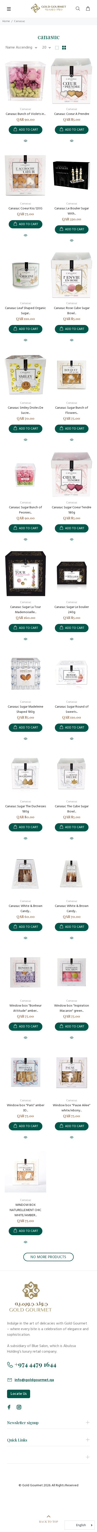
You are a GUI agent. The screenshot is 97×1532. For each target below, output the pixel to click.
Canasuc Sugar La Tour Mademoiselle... (25, 609)
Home (6, 21)
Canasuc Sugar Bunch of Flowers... (71, 410)
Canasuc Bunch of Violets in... (25, 114)
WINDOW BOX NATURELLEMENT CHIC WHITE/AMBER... (25, 1210)
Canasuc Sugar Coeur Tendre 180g (71, 510)
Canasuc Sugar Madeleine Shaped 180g (25, 709)
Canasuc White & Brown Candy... (25, 908)
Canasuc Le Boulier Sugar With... (71, 211)
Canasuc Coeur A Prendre (71, 114)
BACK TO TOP (48, 1521)
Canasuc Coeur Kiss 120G (25, 208)
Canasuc (25, 109)
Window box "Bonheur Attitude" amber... (25, 1008)
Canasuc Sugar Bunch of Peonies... (25, 510)
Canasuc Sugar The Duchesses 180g (25, 809)
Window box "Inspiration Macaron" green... (71, 1008)
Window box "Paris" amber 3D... (25, 1108)
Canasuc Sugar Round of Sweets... (72, 709)
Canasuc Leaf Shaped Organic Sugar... (25, 311)
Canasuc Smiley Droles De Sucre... (25, 410)
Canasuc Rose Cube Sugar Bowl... (71, 311)
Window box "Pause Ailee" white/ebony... (71, 1108)
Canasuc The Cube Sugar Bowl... (72, 809)
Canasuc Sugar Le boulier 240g (71, 609)
